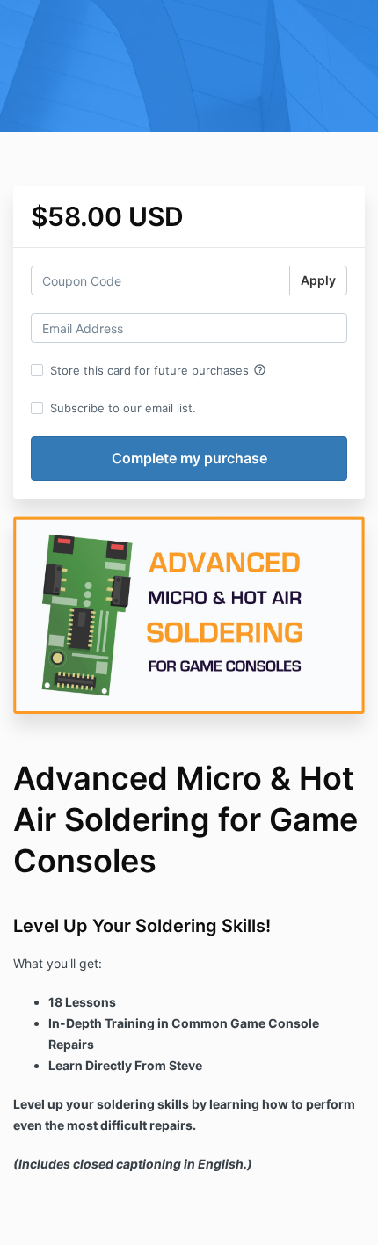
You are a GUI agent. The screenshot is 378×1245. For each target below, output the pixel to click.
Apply (318, 280)
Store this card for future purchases (158, 370)
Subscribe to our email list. (123, 408)
